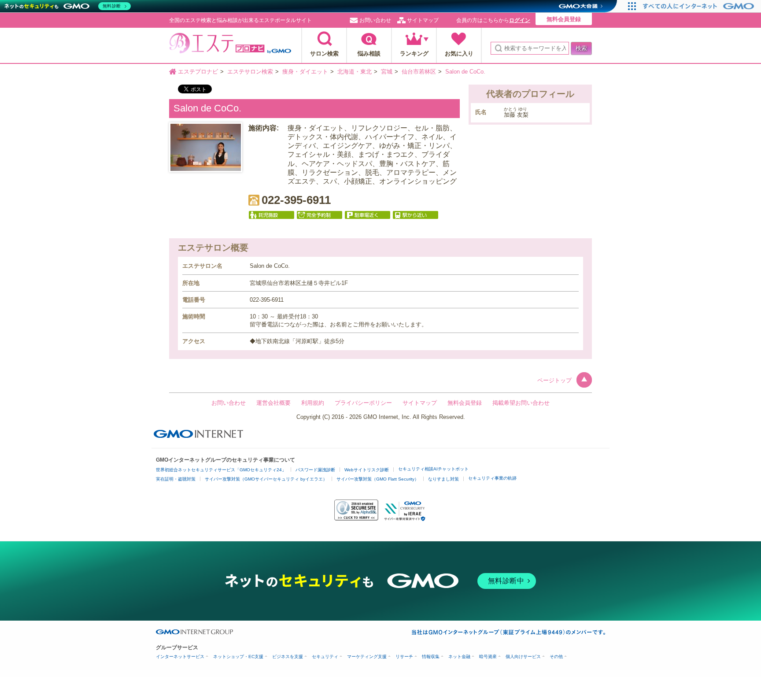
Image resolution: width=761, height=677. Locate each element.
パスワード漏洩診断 (315, 469)
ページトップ (554, 380)
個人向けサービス (523, 656)
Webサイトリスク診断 (366, 469)
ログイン (519, 20)
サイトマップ (423, 20)
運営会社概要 (273, 403)
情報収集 (431, 656)
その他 (556, 656)
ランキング (414, 53)
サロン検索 (324, 53)
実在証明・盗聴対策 (176, 479)
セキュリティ (325, 656)
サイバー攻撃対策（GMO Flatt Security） (377, 479)
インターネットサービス (180, 656)
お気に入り (459, 53)
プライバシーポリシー (363, 403)
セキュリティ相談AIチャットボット (433, 468)
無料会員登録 (564, 19)
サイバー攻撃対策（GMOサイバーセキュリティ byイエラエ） (266, 479)
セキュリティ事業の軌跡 (492, 478)
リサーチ (404, 656)
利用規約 (312, 403)
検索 (581, 48)
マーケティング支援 (367, 656)
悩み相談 (369, 53)
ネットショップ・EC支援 (238, 656)
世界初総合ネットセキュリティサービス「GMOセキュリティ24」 (221, 469)
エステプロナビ (230, 46)
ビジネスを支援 (287, 656)
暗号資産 (488, 656)
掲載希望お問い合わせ (521, 403)
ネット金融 (459, 656)
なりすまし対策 (443, 479)
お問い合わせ (375, 20)
